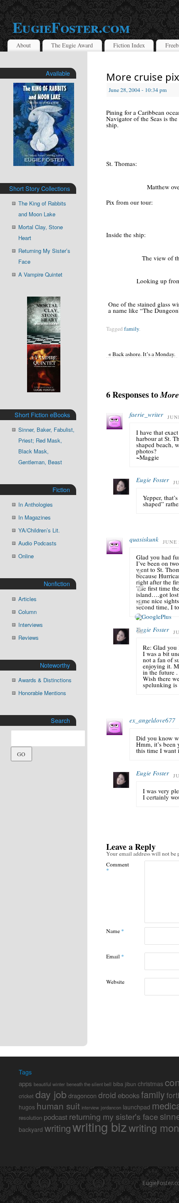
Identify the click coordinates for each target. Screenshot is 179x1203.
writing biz (99, 1126)
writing (58, 1127)
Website (115, 981)
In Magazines (34, 517)
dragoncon (82, 1095)
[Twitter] (153, 588)
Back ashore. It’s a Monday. (141, 354)
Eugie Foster (152, 479)
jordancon (111, 1107)
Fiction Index (129, 45)
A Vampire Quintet (40, 274)
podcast (55, 1117)
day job (51, 1094)
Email (115, 956)
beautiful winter (49, 1084)
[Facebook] (153, 572)
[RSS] (153, 630)
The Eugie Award (72, 45)
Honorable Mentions (42, 693)
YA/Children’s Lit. (39, 530)
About (23, 45)
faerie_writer (146, 414)
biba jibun (124, 1084)
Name (115, 930)
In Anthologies (35, 504)
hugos (27, 1107)
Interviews (30, 625)
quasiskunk (144, 539)
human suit (58, 1105)
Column (27, 612)
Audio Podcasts (37, 543)
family (131, 328)
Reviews (28, 637)
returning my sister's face (113, 1116)
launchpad (136, 1107)
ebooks (128, 1095)
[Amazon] (153, 603)
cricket (26, 1096)
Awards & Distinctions (45, 680)
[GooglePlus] (153, 616)
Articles (27, 599)
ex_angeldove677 (152, 720)
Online (26, 556)
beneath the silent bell (89, 1084)
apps (25, 1083)
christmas (150, 1083)
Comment (115, 867)
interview (90, 1107)
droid (107, 1094)
